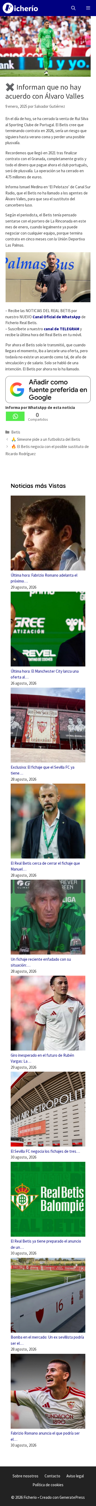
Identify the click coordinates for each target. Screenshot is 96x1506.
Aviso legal (75, 1475)
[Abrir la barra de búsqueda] (73, 8)
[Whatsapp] (15, 416)
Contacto (52, 1475)
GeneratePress (72, 1497)
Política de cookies (48, 1484)
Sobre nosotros (25, 1475)
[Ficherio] (20, 8)
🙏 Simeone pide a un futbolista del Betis (45, 439)
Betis (15, 432)
